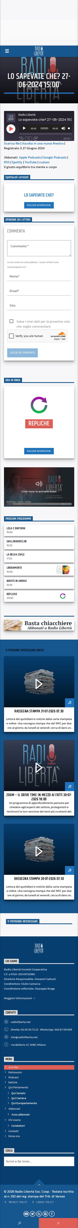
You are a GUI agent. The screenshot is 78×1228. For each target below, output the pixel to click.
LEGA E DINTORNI (16, 528)
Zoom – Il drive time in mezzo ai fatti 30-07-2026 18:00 (39, 797)
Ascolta (13, 1067)
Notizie (12, 1082)
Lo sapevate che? (39, 195)
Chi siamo (14, 1120)
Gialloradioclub (17, 541)
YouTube (31, 162)
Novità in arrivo (17, 580)
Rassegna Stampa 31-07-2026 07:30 (38, 711)
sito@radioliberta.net (24, 1037)
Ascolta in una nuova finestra (43, 143)
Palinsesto (15, 1072)
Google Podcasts (55, 157)
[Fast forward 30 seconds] (36, 139)
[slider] (69, 128)
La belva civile (16, 554)
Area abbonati (20, 1114)
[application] (45, 128)
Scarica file (12, 143)
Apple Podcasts (30, 157)
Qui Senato (18, 1093)
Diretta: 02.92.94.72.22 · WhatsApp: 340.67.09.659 (41, 1030)
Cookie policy (45, 1202)
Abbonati (14, 1109)
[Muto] (63, 128)
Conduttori (18, 1126)
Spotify (17, 162)
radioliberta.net (21, 1022)
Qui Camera (18, 1098)
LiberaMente (14, 567)
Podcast (13, 1077)
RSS (7, 162)
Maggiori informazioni (39, 205)
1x (28, 138)
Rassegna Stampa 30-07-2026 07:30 (39, 879)
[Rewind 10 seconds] (21, 139)
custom (44, 162)
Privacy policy (18, 1202)
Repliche (12, 594)
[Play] (24, 128)
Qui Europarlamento (24, 1103)
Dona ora (14, 1136)
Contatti (13, 1131)
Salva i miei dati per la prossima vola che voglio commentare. (43, 321)
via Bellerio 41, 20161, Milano (28, 1045)
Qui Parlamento (18, 1087)
